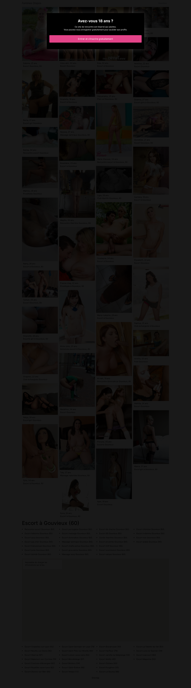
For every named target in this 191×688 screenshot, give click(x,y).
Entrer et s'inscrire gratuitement (95, 39)
